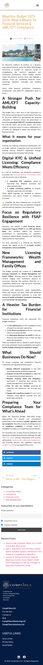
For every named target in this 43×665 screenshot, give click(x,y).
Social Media (7, 645)
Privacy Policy (7, 642)
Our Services (7, 611)
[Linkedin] (19, 657)
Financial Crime (12, 497)
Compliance (11, 494)
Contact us (6, 615)
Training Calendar (10, 525)
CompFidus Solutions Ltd (13, 624)
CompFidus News (13, 491)
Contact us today (8, 445)
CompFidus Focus (10, 521)
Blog (4, 618)
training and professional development (26, 440)
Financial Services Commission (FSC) (27, 175)
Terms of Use (7, 638)
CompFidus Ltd (9, 608)
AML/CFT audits (8, 438)
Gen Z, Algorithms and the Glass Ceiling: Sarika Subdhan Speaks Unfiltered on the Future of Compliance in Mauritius (23, 551)
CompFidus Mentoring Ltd (13, 621)
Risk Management (13, 500)
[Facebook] (24, 657)
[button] (37, 5)
